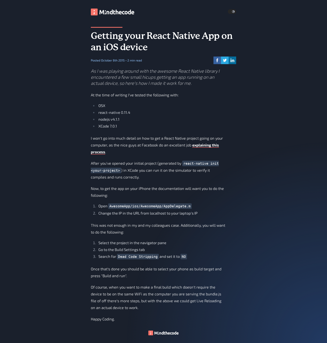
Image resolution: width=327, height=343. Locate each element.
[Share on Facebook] (217, 60)
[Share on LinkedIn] (232, 60)
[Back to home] (163, 332)
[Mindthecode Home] (112, 12)
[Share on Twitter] (225, 60)
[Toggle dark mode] (232, 11)
